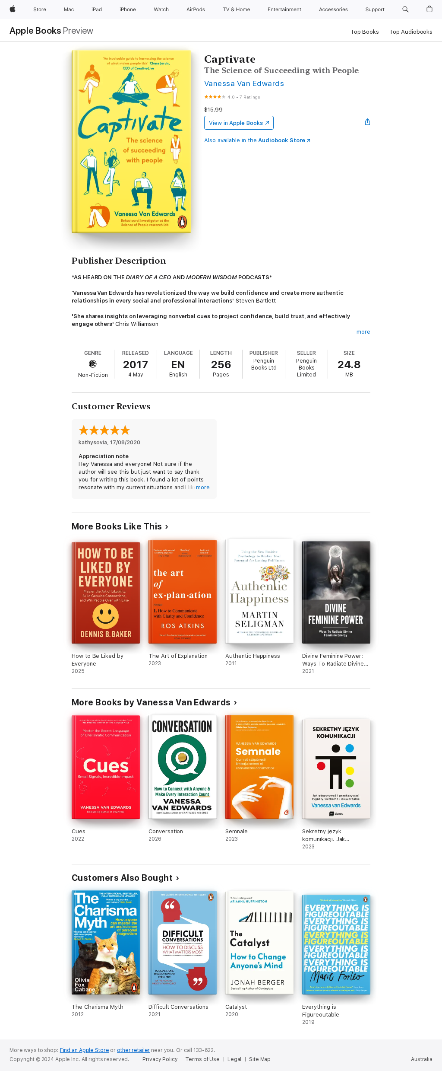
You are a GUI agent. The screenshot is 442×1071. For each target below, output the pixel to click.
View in (236, 123)
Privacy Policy (159, 1059)
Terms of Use (202, 1059)
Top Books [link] (364, 32)
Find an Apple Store (84, 1050)
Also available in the (254, 140)
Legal (234, 1059)
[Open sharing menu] (368, 123)
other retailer (133, 1050)
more (363, 331)
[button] (405, 9)
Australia (422, 1059)
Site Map (260, 1059)
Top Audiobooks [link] (411, 32)
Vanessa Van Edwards (244, 83)
